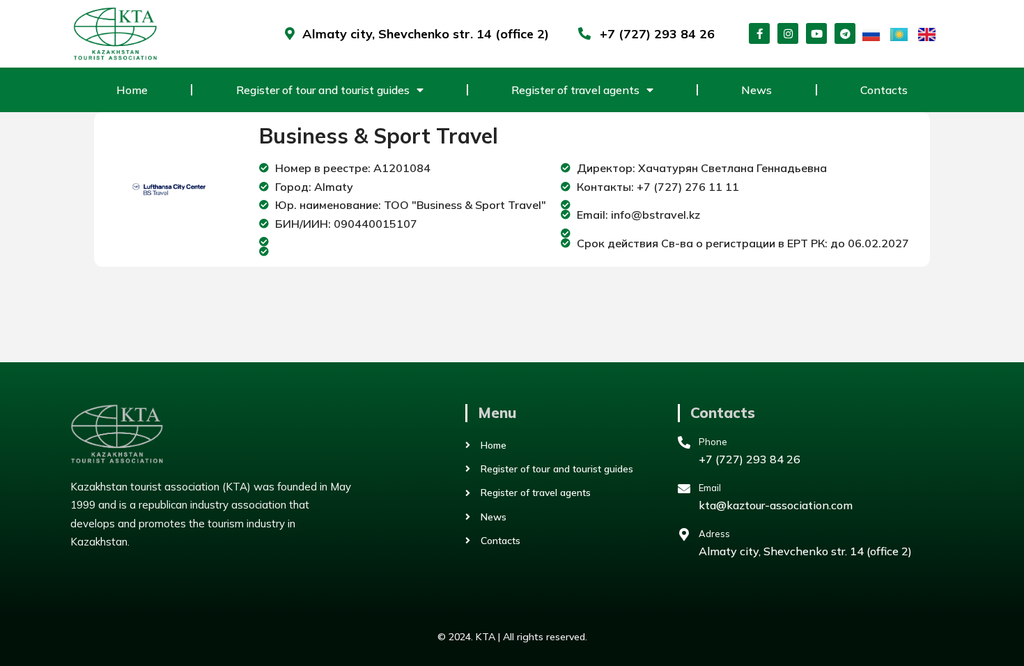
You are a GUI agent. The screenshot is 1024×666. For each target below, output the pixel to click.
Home (132, 90)
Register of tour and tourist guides (323, 90)
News (756, 90)
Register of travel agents (575, 90)
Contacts (884, 90)
